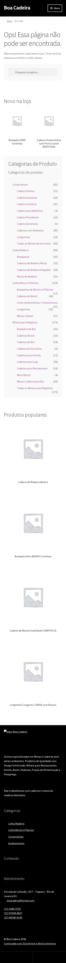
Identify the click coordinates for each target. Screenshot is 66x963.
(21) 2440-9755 (12, 909)
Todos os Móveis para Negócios (35, 388)
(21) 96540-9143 (13, 917)
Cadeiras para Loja (27, 361)
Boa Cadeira (17, 7)
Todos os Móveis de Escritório (34, 243)
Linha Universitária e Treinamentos (37, 302)
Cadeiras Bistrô (26, 335)
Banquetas (23, 256)
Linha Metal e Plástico (25, 283)
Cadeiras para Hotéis (29, 355)
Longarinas (23, 237)
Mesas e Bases (25, 316)
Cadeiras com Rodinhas (30, 230)
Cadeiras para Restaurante (32, 368)
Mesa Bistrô (24, 375)
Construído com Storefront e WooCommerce (30, 943)
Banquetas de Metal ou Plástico (35, 289)
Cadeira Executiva (27, 197)
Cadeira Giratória (27, 204)
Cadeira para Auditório (30, 210)
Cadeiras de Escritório (29, 348)
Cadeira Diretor (26, 191)
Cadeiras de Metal (27, 296)
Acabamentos (16, 843)
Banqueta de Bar (26, 329)
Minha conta (16, 957)
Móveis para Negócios (25, 322)
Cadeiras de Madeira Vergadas (34, 270)
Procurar (49, 957)
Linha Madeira (21, 250)
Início (9, 21)
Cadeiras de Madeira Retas (32, 263)
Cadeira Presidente (28, 217)
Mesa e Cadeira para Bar (30, 381)
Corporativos (20, 184)
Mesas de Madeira (27, 276)
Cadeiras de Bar (26, 342)
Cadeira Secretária (27, 223)
